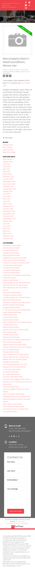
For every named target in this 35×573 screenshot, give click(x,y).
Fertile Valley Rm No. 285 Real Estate (16, 283)
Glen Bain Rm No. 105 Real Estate (15, 285)
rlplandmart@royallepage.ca (10, 7)
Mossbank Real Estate (11, 337)
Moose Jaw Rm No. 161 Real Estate (15, 330)
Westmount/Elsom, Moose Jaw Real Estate (16, 72)
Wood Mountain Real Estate (13, 406)
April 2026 (6, 172)
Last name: (11, 471)
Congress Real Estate (11, 268)
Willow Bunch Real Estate (12, 404)
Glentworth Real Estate (12, 292)
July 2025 (6, 194)
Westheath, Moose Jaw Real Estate (16, 397)
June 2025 (7, 196)
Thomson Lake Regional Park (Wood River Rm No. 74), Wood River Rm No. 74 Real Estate (17, 381)
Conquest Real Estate (11, 270)
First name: (11, 462)
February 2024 (8, 236)
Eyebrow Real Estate (10, 280)
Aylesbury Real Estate (11, 253)
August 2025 (7, 191)
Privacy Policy (20, 521)
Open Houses (8, 150)
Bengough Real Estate (11, 255)
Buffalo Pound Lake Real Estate (15, 258)
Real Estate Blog (9, 152)
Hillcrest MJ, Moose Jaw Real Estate (16, 302)
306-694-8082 (7, 5)
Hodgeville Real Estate (11, 307)
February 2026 (8, 176)
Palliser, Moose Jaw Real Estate (15, 345)
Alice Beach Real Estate (12, 245)
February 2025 (8, 206)
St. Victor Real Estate (10, 372)
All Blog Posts (8, 145)
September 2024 (9, 219)
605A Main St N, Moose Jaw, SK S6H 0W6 (11, 3)
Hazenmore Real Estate (12, 300)
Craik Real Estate (9, 278)
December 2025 (9, 181)
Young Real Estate (10, 411)
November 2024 (9, 214)
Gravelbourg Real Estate (12, 295)
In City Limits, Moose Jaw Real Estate (17, 310)
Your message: (12, 489)
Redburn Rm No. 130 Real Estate (15, 359)
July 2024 (6, 223)
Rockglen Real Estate (11, 362)
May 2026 (6, 169)
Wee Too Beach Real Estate (13, 394)
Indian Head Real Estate (12, 312)
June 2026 (7, 166)
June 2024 (7, 226)
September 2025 (9, 189)
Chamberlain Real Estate (12, 265)
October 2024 (8, 216)
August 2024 (7, 221)
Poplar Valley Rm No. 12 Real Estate (16, 357)
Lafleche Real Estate (11, 320)
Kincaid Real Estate (10, 317)
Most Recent (8, 159)
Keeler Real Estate (10, 315)
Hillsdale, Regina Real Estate (13, 305)
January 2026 (8, 179)
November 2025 (9, 184)
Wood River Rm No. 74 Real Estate (15, 409)
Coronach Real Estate (11, 273)
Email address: (12, 480)
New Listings (7, 147)
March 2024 (7, 233)
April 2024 (6, 231)
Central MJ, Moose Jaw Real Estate (16, 263)
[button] (11, 3)
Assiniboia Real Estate (11, 248)
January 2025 (8, 209)
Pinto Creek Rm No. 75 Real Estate (16, 354)
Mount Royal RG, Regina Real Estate (16, 339)
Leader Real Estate (10, 325)
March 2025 (7, 204)
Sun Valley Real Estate (11, 374)
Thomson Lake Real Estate (13, 377)
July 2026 (6, 164)
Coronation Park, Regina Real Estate (16, 275)
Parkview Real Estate (11, 352)
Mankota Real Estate (11, 327)
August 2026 (7, 162)
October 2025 (8, 186)
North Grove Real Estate (12, 342)
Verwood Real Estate (11, 387)
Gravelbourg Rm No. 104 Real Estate (16, 297)
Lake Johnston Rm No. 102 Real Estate (17, 322)
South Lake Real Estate (11, 369)
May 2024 (6, 228)
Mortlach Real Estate (11, 335)
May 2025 (6, 199)
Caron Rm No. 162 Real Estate (14, 260)
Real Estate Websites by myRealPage (17, 523)
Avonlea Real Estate (10, 250)
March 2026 (7, 174)
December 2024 (9, 211)
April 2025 (6, 201)
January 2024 (8, 238)
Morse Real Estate (10, 332)
